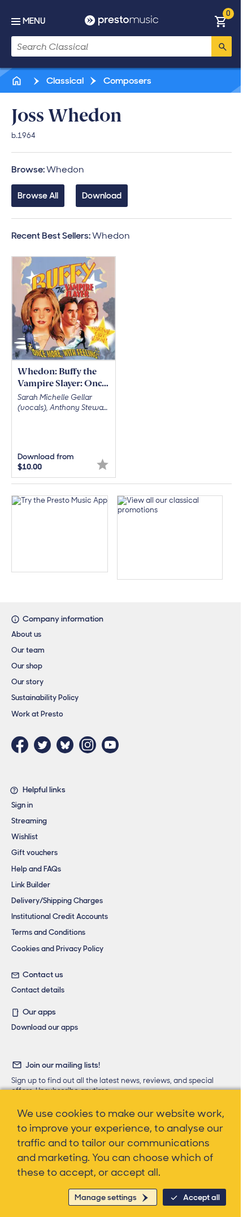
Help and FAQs (36, 869)
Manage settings (106, 1197)
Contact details (37, 990)
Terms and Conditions (48, 932)
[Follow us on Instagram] (90, 744)
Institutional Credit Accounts (59, 916)
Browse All (38, 195)
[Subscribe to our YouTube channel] (113, 744)
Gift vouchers (34, 852)
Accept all (201, 1197)
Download (102, 195)
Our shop (26, 666)
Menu (34, 21)
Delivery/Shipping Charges (57, 900)
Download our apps (44, 1027)
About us (26, 634)
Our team (28, 650)
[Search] (221, 46)
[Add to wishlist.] (103, 465)
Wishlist (24, 836)
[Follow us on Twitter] (45, 744)
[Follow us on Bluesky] (68, 744)
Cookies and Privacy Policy (57, 948)
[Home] (17, 81)
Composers (126, 81)
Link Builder (30, 885)
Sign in (22, 805)
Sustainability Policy (45, 697)
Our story (27, 682)
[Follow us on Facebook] (22, 744)
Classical (64, 81)
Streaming (29, 821)
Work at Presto (37, 714)
